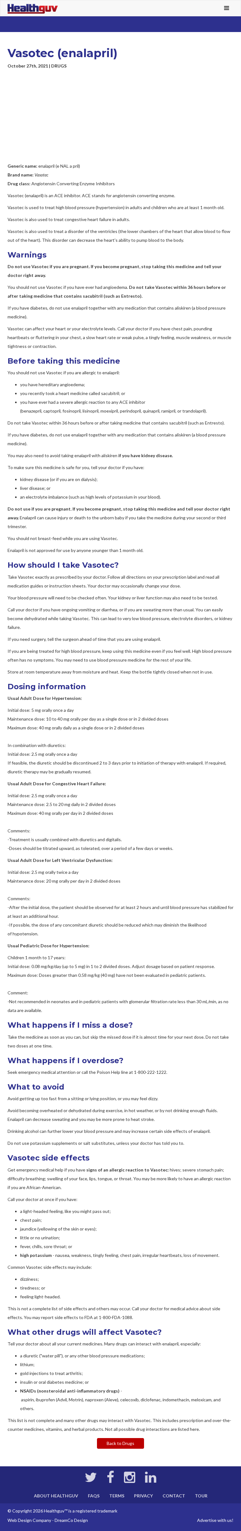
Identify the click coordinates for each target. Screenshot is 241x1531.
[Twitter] (91, 1480)
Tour (201, 1495)
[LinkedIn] (150, 1480)
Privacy (143, 1495)
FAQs (93, 1495)
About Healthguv (56, 1495)
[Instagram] (129, 1480)
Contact (174, 1495)
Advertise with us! (215, 1520)
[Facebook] (110, 1480)
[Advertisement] (120, 116)
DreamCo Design (71, 1520)
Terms (116, 1495)
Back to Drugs (120, 1443)
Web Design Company (29, 1520)
